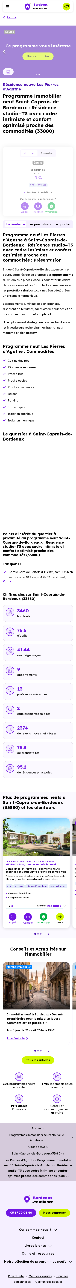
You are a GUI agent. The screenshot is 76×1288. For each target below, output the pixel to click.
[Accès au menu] (7, 6)
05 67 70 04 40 (21, 1212)
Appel (24, 211)
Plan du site (16, 1276)
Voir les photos (8, 71)
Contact (38, 211)
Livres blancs (35, 1246)
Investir (46, 153)
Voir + (60, 922)
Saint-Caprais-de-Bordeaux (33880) (37, 1153)
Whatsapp (51, 211)
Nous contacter (38, 56)
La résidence (15, 224)
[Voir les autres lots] (65, 906)
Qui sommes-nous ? (35, 1230)
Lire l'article (16, 1038)
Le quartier (62, 224)
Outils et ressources (38, 1253)
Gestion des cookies (48, 1281)
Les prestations (39, 224)
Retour (11, 17)
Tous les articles (38, 1060)
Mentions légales (40, 1276)
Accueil (36, 1128)
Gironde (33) (36, 1147)
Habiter (29, 153)
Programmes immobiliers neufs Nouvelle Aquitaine (36, 1137)
